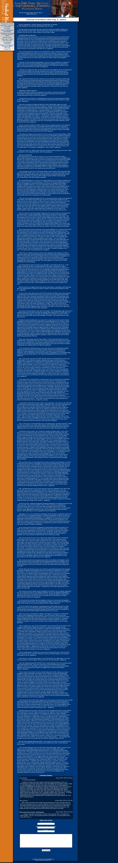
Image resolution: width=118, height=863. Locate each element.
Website (46, 830)
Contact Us (7, 49)
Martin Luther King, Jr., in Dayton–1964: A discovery (7, 46)
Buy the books (7, 37)
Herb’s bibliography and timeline (7, 31)
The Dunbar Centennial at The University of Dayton (7, 34)
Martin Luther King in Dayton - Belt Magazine (32, 812)
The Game (7, 28)
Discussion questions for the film (7, 26)
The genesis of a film (7, 24)
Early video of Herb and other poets (7, 39)
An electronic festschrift (7, 42)
